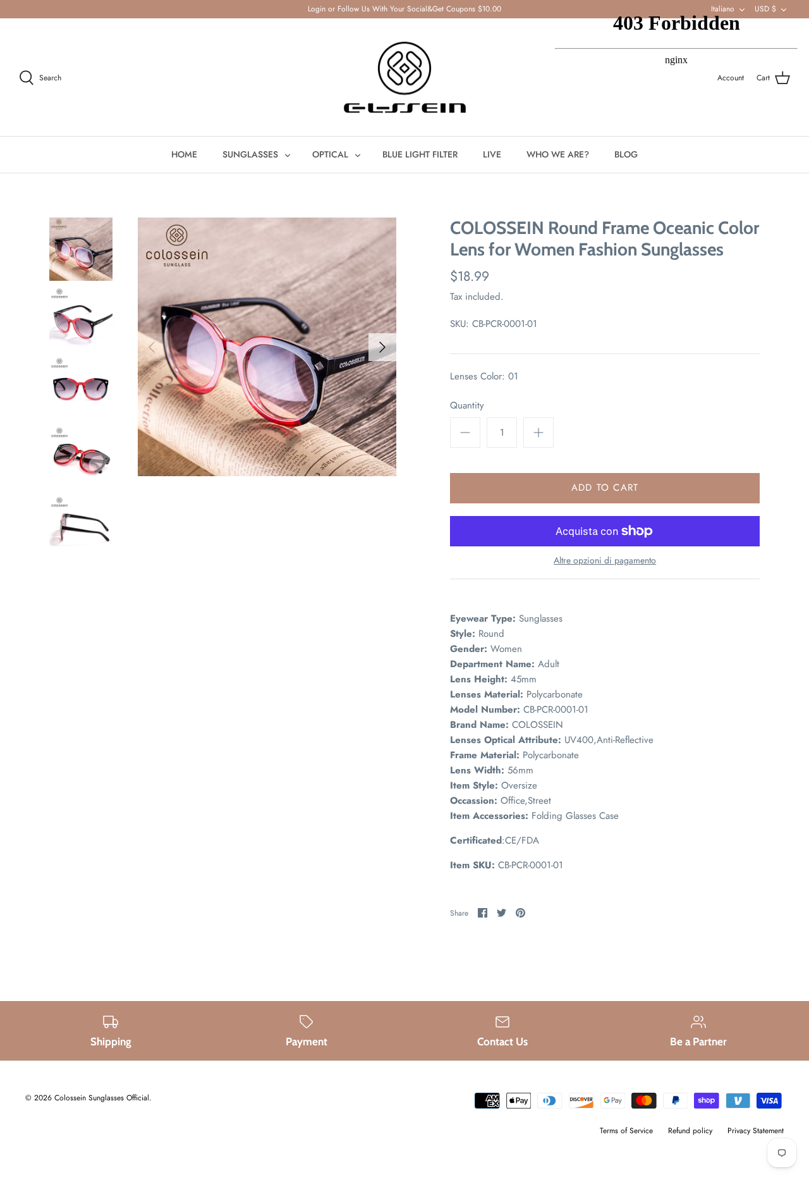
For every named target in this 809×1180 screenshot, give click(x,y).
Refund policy (690, 1130)
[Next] (382, 347)
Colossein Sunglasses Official (101, 1097)
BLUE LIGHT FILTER (420, 154)
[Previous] (152, 347)
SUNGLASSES (250, 154)
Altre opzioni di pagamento (605, 560)
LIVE (492, 154)
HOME (184, 154)
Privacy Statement (755, 1130)
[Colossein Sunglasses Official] (404, 77)
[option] (267, 347)
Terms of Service (626, 1130)
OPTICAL (330, 154)
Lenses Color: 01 (484, 376)
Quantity (467, 405)
